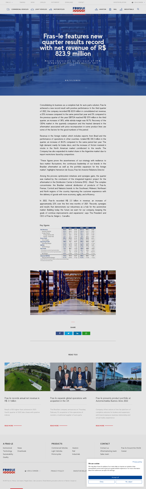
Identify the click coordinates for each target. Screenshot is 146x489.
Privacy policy (137, 462)
